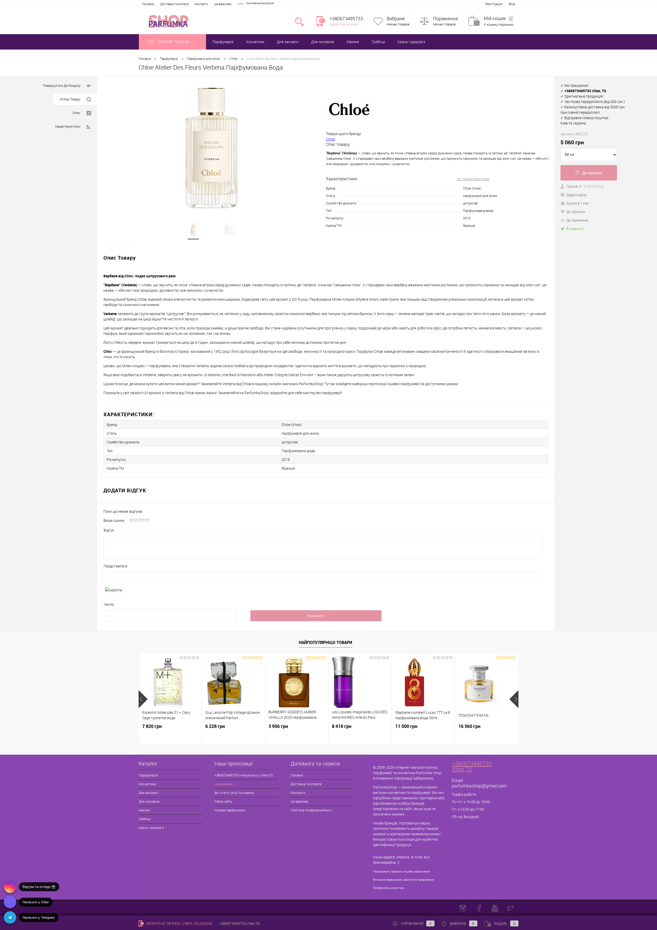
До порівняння (577, 220)
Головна (148, 4)
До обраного (575, 211)
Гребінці (378, 41)
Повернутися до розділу (61, 85)
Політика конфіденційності (311, 810)
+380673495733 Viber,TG (472, 766)
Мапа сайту (223, 801)
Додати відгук (576, 194)
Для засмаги (287, 41)
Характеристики (67, 126)
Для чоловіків (322, 41)
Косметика (255, 41)
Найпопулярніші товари (325, 642)
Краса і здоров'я (411, 41)
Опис (76, 112)
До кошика (592, 173)
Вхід (512, 4)
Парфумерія (223, 41)
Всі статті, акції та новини (234, 792)
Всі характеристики (473, 178)
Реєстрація (493, 4)
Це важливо (222, 4)
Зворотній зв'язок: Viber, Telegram (178, 923)
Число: (109, 604)
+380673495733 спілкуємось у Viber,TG (244, 775)
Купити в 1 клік (577, 203)
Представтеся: (116, 566)
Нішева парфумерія (230, 810)
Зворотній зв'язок (344, 24)
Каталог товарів (173, 41)
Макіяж (353, 41)
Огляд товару (70, 99)
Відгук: (109, 530)
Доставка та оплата (174, 4)
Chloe (330, 139)
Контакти (201, 4)
